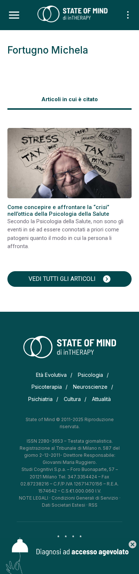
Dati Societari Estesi (63, 505)
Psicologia (90, 375)
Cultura (72, 399)
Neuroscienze (90, 387)
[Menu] (14, 15)
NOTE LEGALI (33, 498)
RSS (93, 505)
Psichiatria (40, 399)
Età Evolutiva (51, 375)
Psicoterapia (47, 387)
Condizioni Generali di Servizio (85, 498)
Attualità (101, 399)
